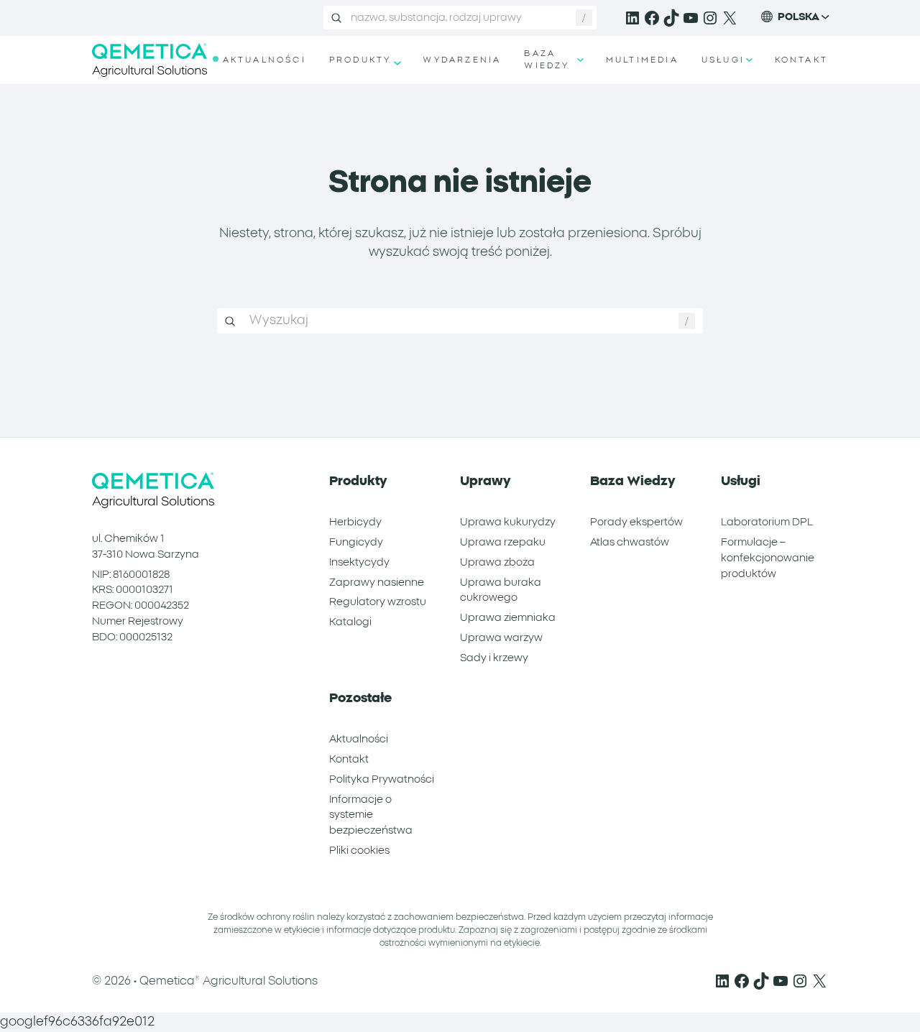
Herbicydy (355, 522)
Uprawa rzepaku (503, 542)
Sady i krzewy (494, 658)
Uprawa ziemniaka (508, 617)
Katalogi (350, 622)
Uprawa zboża (497, 562)
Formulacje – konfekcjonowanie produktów (767, 558)
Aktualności (358, 739)
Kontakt (349, 759)
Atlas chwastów (629, 542)
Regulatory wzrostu (377, 601)
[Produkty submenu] (396, 60)
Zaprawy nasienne (376, 582)
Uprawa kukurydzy (508, 522)
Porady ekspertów (636, 522)
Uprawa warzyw (501, 637)
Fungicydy (356, 542)
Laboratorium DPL (767, 522)
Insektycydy (359, 562)
